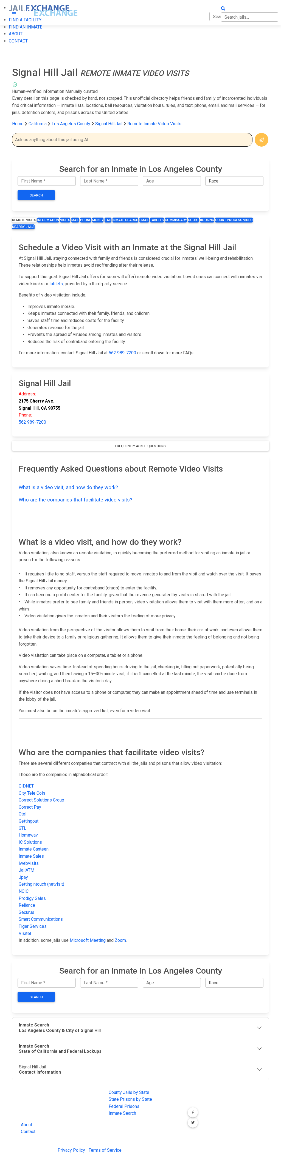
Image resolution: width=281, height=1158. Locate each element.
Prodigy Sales (32, 898)
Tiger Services (33, 926)
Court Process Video (234, 220)
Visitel (25, 933)
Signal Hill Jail (108, 123)
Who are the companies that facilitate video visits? (75, 500)
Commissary (176, 220)
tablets (56, 283)
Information (48, 220)
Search (36, 195)
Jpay (23, 877)
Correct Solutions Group (41, 800)
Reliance (27, 905)
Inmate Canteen (34, 849)
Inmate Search (125, 220)
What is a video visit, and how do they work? (68, 487)
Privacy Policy (71, 1150)
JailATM (26, 870)
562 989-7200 (122, 352)
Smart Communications (41, 919)
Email (144, 220)
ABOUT (16, 33)
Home (18, 123)
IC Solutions (30, 842)
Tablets (157, 220)
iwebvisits (29, 863)
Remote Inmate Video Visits (154, 123)
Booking (207, 220)
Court (193, 220)
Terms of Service (105, 1150)
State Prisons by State (130, 1099)
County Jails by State (129, 1092)
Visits (65, 220)
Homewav (28, 835)
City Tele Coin (32, 793)
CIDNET (26, 786)
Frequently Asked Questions (140, 446)
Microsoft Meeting (88, 940)
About (26, 1124)
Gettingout (28, 821)
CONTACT (18, 41)
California (38, 123)
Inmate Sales (31, 856)
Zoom (120, 940)
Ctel (22, 814)
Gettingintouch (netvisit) (41, 884)
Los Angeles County (71, 123)
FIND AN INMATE (25, 27)
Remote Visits (24, 220)
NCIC (24, 891)
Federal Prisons (124, 1106)
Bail (108, 220)
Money (97, 220)
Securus (26, 912)
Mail (75, 220)
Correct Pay (30, 807)
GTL (22, 828)
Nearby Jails (23, 227)
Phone (85, 220)
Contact (28, 1131)
